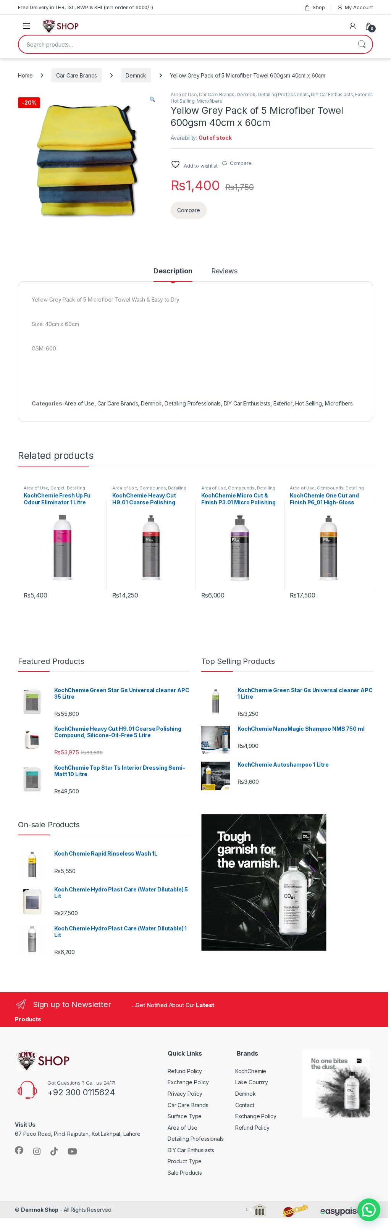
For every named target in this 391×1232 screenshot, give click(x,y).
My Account (359, 7)
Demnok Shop (39, 1209)
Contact (244, 1105)
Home (25, 75)
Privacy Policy (185, 1093)
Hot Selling (182, 101)
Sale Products (185, 1172)
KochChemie (251, 1071)
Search (361, 44)
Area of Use (184, 94)
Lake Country (251, 1082)
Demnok (136, 75)
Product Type (185, 1161)
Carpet (57, 488)
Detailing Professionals (283, 94)
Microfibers (209, 101)
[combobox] (185, 44)
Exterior (363, 94)
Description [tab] (172, 271)
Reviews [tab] (224, 271)
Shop (319, 7)
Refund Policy (185, 1071)
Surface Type (185, 1116)
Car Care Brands (76, 75)
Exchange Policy (188, 1082)
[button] (152, 99)
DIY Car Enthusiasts (332, 94)
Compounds (152, 488)
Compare (241, 163)
